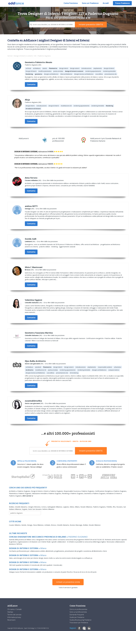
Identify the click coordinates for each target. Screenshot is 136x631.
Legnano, (66, 507)
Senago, (30, 525)
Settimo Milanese (48, 509)
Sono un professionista (78, 612)
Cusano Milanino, (15, 525)
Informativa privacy (14, 617)
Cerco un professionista (78, 609)
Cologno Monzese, (34, 507)
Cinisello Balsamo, (21, 507)
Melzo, (72, 507)
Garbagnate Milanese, (55, 507)
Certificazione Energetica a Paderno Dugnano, (111, 491)
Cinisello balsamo (32, 302)
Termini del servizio (14, 614)
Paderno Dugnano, (99, 507)
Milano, (77, 507)
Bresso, (54, 525)
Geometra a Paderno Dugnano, (95, 493)
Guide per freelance (77, 617)
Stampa (10, 612)
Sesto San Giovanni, (35, 509)
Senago (28, 209)
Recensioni (11, 620)
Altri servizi (27, 496)
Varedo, (24, 525)
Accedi (106, 3)
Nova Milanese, (38, 525)
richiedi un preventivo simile (68, 582)
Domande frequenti (77, 614)
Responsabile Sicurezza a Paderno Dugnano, (79, 491)
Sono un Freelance (90, 3)
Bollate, (12, 507)
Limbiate (28, 241)
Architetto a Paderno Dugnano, (20, 491)
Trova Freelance (122, 3)
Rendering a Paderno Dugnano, (73, 493)
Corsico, (44, 507)
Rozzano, (119, 507)
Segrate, (25, 509)
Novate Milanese (95, 525)
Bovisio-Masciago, (76, 525)
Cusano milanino (31, 180)
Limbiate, (47, 525)
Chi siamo (11, 609)
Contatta (31, 84)
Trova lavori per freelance (79, 622)
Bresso (27, 270)
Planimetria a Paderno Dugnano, (20, 493)
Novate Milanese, (86, 507)
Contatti (19, 609)
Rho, (114, 507)
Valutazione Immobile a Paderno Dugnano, (47, 493)
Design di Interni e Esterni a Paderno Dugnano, (47, 491)
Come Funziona (71, 3)
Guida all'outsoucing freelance (80, 620)
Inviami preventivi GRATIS (91, 450)
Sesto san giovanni (32, 364)
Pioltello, (109, 507)
